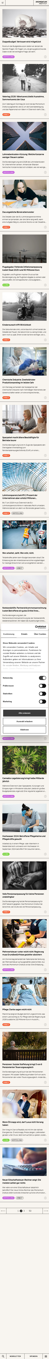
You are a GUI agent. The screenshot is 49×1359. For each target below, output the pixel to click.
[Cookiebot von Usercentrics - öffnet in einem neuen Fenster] (35, 627)
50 (30, 1211)
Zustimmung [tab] (8, 634)
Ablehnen (24, 730)
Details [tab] (24, 634)
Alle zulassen (24, 713)
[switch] (42, 686)
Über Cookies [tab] (40, 634)
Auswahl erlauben (24, 721)
